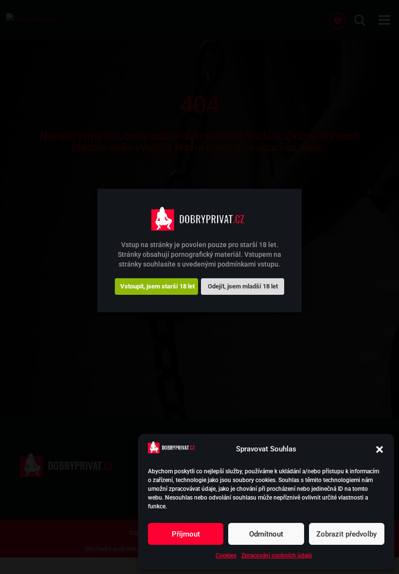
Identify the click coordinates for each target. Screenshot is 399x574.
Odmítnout (266, 534)
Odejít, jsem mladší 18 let (243, 286)
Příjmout (186, 534)
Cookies (226, 555)
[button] (379, 449)
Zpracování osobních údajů (276, 555)
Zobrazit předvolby (346, 534)
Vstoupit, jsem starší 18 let (157, 286)
